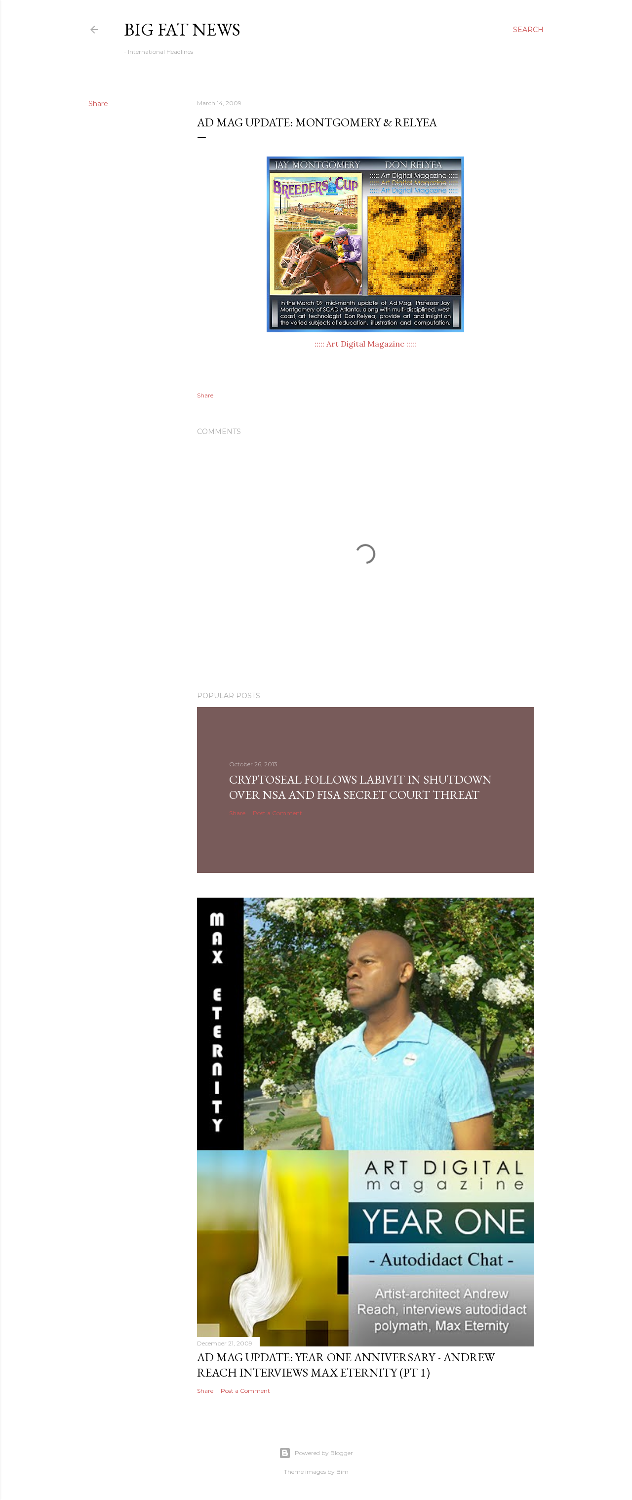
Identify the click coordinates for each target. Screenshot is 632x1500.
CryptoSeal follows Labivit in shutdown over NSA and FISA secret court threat (360, 787)
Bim (342, 1471)
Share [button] (98, 103)
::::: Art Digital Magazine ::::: (365, 344)
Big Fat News (182, 29)
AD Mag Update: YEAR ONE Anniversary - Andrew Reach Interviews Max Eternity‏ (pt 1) (346, 1364)
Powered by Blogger (324, 1453)
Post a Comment (277, 813)
